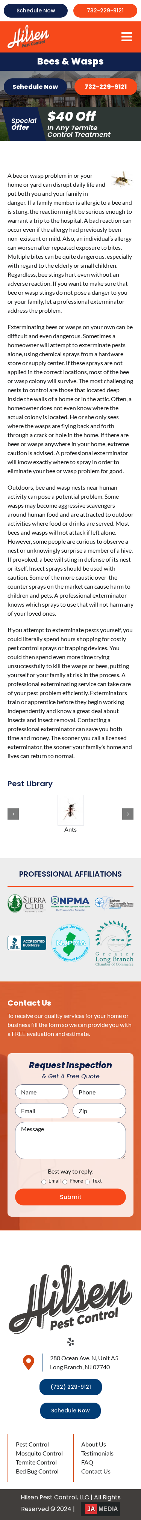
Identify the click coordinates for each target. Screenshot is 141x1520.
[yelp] (71, 1342)
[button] (13, 814)
